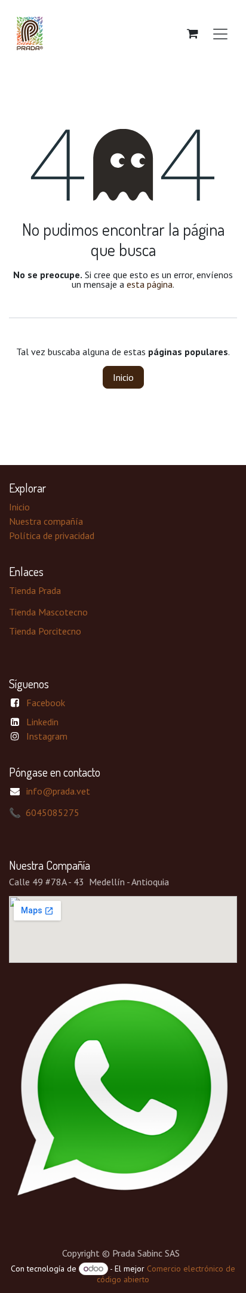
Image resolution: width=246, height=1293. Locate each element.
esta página (150, 284)
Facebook (45, 703)
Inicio (123, 377)
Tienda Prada (35, 590)
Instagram (46, 736)
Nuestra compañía (46, 521)
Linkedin (42, 722)
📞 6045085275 (44, 812)
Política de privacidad (51, 535)
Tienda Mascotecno (48, 612)
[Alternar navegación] (220, 33)
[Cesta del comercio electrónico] (192, 33)
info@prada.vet (58, 791)
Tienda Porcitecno (45, 631)
